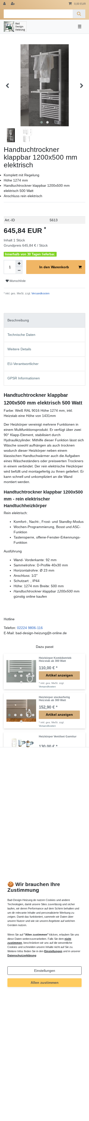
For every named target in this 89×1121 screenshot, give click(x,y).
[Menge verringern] (19, 270)
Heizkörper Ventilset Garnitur (57, 736)
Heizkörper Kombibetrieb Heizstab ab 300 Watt (55, 659)
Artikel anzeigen (59, 675)
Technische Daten (21, 335)
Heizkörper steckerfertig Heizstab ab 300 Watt (54, 699)
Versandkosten (40, 293)
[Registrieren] (13, 4)
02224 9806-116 (30, 628)
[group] (21, 671)
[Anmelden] (4, 4)
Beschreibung (18, 320)
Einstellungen (44, 971)
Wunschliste (17, 281)
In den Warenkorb (54, 267)
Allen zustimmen (45, 983)
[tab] (44, 320)
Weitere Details (19, 349)
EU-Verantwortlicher (23, 364)
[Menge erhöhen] (19, 263)
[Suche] (79, 13)
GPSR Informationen (23, 378)
